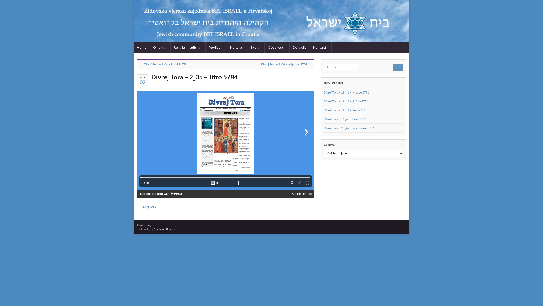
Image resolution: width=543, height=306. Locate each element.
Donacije (299, 47)
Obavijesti (276, 47)
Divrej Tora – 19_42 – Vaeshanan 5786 (349, 128)
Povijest (215, 47)
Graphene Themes (164, 229)
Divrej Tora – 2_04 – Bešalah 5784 (166, 64)
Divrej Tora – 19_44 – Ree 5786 (344, 110)
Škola (255, 47)
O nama (159, 47)
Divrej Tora (148, 207)
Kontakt (320, 47)
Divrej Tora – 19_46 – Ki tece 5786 (346, 92)
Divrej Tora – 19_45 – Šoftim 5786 (346, 101)
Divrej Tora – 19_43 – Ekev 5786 (345, 119)
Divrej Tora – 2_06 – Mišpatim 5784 (284, 64)
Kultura (236, 47)
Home (141, 47)
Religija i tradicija (187, 47)
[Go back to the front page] (271, 21)
